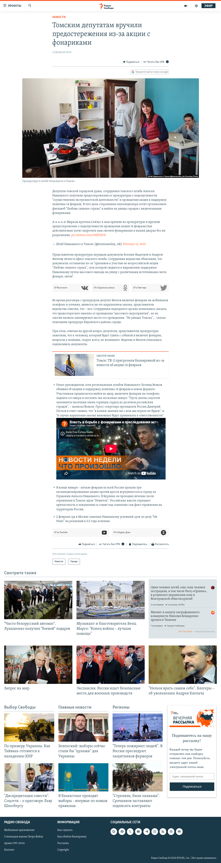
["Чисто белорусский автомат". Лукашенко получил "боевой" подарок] (38, 600)
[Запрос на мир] (38, 664)
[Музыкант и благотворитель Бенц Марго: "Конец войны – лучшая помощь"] (110, 600)
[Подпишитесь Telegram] (146, 831)
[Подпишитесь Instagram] (154, 831)
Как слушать (65, 830)
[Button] (131, 62)
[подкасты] (196, 5)
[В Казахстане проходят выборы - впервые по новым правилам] (83, 777)
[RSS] (163, 831)
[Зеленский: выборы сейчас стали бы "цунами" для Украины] (83, 727)
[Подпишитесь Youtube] (138, 831)
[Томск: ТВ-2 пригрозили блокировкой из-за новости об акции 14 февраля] (74, 365)
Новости (59, 17)
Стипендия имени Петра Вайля (23, 837)
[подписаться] (179, 831)
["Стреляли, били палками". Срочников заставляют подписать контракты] (138, 777)
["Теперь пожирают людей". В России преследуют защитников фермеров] (138, 727)
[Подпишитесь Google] (113, 831)
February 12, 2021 (134, 244)
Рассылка (63, 843)
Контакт (9, 850)
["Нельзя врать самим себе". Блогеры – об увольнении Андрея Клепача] (183, 664)
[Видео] (186, 5)
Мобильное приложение (19, 830)
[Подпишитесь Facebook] (122, 831)
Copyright (63, 850)
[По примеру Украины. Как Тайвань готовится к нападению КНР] (29, 727)
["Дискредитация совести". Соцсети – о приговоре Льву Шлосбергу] (29, 777)
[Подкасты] (171, 831)
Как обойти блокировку (72, 837)
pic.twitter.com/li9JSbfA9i (88, 235)
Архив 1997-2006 (14, 843)
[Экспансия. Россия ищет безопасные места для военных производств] (110, 664)
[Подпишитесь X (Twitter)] (130, 831)
